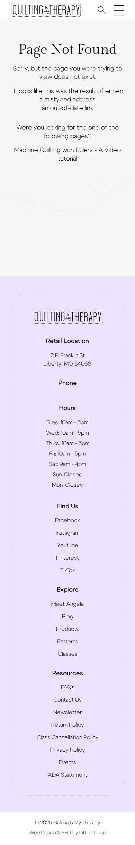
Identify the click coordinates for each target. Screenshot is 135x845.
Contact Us (67, 700)
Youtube (67, 545)
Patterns (67, 641)
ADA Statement (67, 775)
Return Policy (67, 725)
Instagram (68, 533)
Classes (68, 654)
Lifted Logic (92, 832)
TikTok (67, 570)
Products (67, 629)
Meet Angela (67, 604)
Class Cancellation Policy (68, 737)
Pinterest (67, 558)
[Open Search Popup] (102, 10)
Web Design (42, 832)
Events (67, 762)
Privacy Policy (67, 750)
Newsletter (67, 712)
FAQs (67, 687)
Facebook (67, 520)
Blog (67, 616)
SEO (66, 832)
